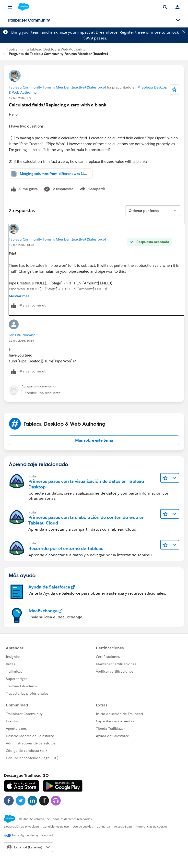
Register (126, 32)
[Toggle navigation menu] (178, 20)
